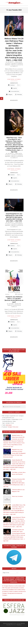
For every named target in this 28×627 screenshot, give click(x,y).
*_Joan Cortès (18, 62)
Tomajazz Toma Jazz (13, 427)
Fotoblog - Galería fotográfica (14, 63)
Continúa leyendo (14, 79)
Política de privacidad (7, 623)
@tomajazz (9, 425)
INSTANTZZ (10, 62)
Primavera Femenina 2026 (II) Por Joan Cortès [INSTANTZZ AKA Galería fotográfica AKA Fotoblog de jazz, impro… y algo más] (14, 482)
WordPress (19, 624)
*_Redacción (17, 303)
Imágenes (7, 64)
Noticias (11, 303)
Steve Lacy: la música (17, 496)
